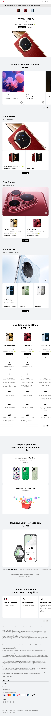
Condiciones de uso (12, 710)
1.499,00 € (17, 232)
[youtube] (10, 702)
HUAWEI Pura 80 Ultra (9, 229)
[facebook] (3, 702)
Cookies (26, 710)
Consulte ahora (43, 614)
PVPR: (25, 24)
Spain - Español (6, 707)
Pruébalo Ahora (25, 492)
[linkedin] (13, 702)
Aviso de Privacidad (20, 710)
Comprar (30, 27)
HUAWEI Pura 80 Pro (32, 229)
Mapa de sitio (4, 710)
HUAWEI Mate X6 (31, 164)
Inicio (3, 676)
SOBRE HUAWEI (6, 689)
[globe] (2, 707)
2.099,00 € (29, 24)
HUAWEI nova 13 (38, 297)
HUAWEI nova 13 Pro (24, 297)
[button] (42, 2)
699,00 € (9, 301)
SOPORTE (4, 686)
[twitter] (5, 702)
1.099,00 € (40, 232)
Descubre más (37, 5)
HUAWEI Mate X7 (25, 18)
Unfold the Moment (25, 22)
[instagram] (8, 702)
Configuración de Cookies (33, 710)
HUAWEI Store (5, 683)
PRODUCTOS (5, 680)
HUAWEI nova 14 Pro (8, 297)
